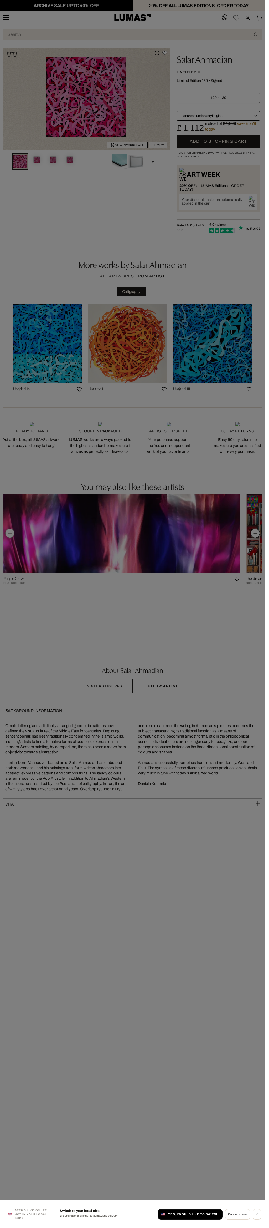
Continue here (237, 1214)
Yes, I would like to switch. (194, 1214)
